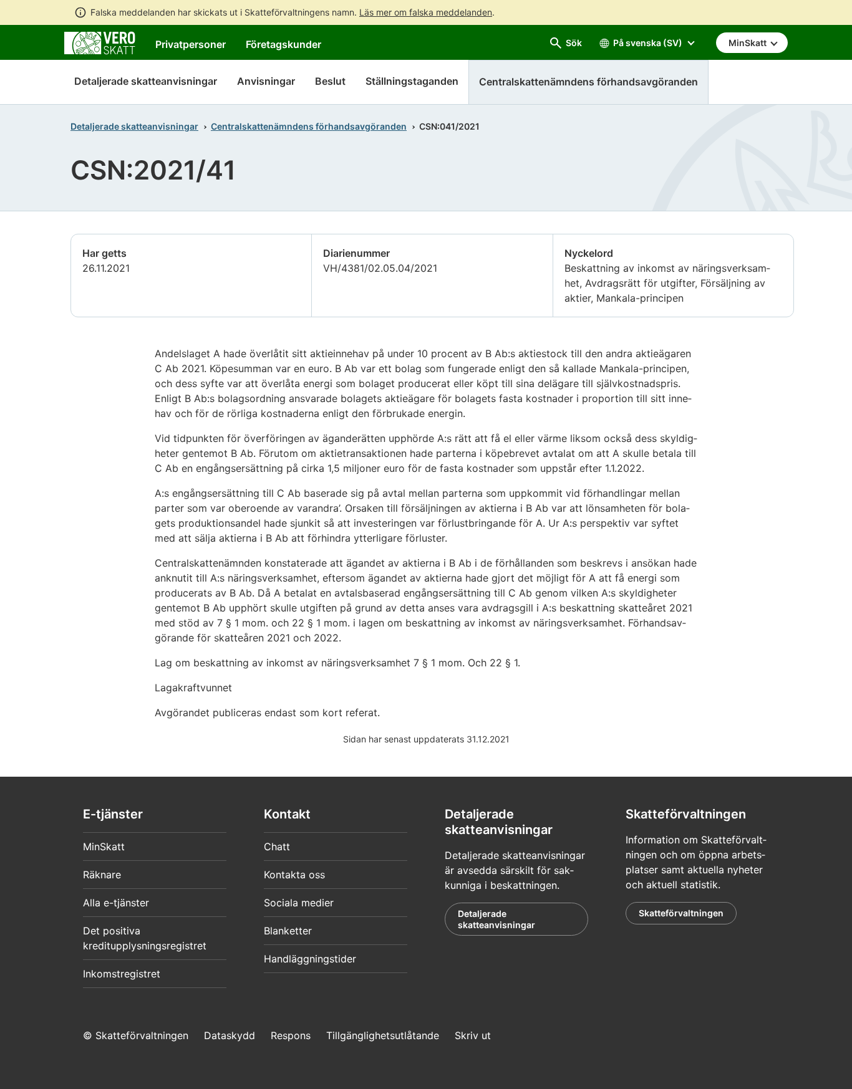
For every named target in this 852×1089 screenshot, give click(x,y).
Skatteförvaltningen (681, 913)
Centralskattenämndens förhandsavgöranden (309, 126)
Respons (291, 1035)
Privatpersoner (190, 44)
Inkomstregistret (121, 973)
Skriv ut (473, 1035)
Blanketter (288, 930)
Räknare (102, 874)
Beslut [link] (330, 81)
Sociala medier (299, 902)
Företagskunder (283, 44)
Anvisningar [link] (266, 81)
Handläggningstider (310, 958)
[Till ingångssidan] (99, 42)
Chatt (277, 846)
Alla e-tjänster (116, 902)
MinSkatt (104, 846)
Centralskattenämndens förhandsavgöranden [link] (588, 81)
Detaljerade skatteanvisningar (145, 81)
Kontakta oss (294, 874)
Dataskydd (229, 1035)
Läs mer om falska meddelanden (425, 12)
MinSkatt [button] (748, 42)
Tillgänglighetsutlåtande (382, 1035)
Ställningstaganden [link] (411, 81)
